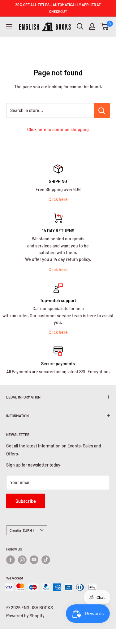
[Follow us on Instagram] (22, 559)
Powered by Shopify (25, 615)
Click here (58, 199)
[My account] (92, 26)
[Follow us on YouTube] (34, 559)
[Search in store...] (102, 110)
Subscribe (25, 501)
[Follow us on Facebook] (10, 559)
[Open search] (80, 26)
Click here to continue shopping (58, 129)
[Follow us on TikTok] (45, 559)
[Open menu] (9, 26)
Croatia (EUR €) (21, 530)
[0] (105, 26)
